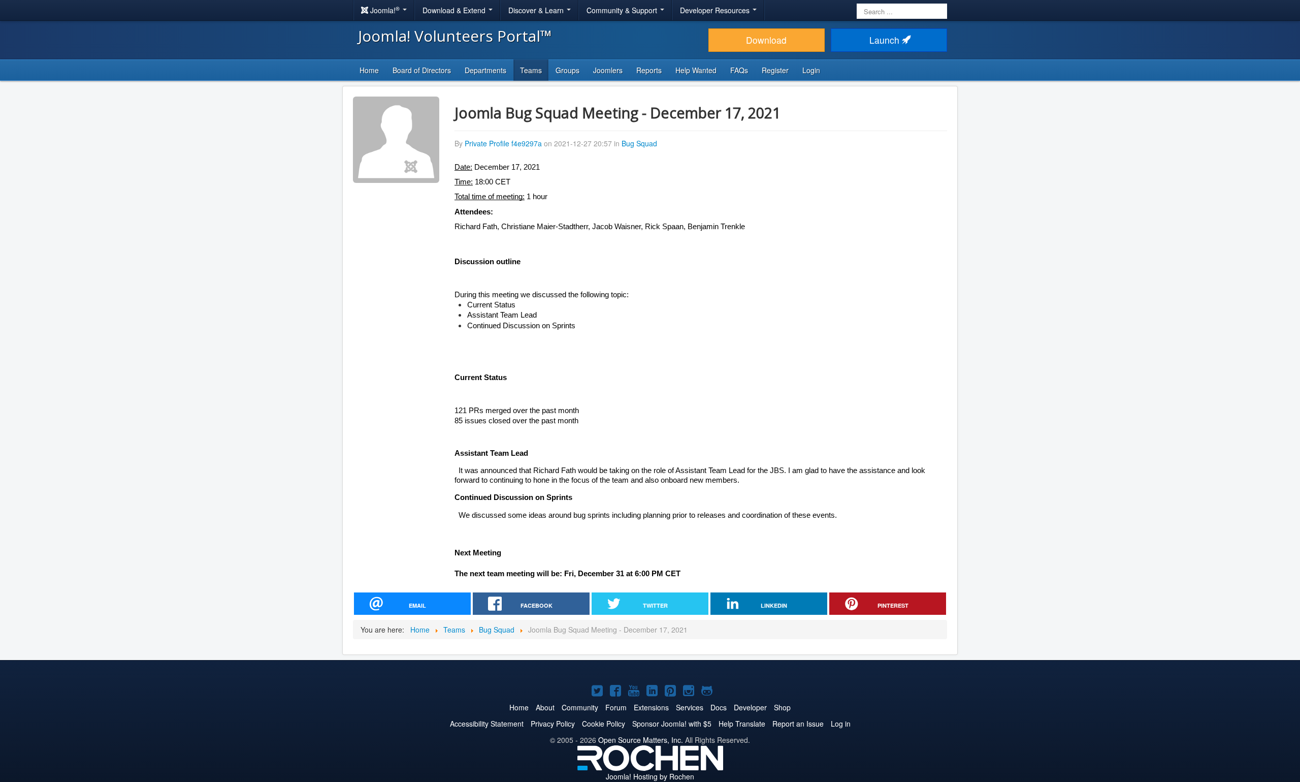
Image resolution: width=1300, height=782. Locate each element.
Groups (567, 70)
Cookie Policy (603, 723)
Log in (841, 723)
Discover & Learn (537, 10)
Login (811, 70)
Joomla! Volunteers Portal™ (455, 35)
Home (369, 70)
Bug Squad (639, 143)
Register (775, 70)
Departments (485, 70)
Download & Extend (455, 10)
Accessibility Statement (487, 723)
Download (766, 40)
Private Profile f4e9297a (503, 143)
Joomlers (608, 70)
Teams (531, 70)
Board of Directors (422, 70)
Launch (885, 40)
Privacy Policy (553, 723)
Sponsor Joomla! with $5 (671, 723)
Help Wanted (696, 70)
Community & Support (623, 10)
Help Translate (742, 723)
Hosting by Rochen (650, 776)
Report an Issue (798, 723)
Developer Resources (716, 10)
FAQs (739, 70)
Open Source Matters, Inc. (640, 740)
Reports (649, 70)
